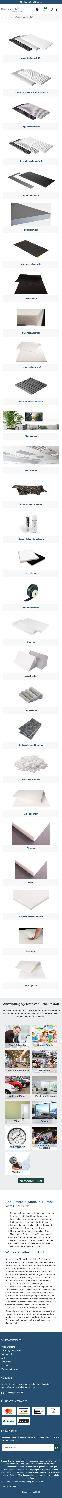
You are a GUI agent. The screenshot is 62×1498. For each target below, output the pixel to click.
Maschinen (44, 1070)
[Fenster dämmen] (44, 1112)
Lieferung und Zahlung (11, 1350)
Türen (17, 1121)
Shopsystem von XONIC (31, 1492)
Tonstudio (17, 1172)
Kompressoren (17, 1146)
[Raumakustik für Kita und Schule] (44, 1036)
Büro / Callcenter (17, 1045)
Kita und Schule (45, 1045)
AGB (3, 1358)
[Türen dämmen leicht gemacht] (17, 1112)
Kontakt (5, 1365)
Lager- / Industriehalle (17, 1070)
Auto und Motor (17, 1096)
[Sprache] (37, 9)
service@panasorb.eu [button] (15, 1392)
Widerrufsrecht (8, 1347)
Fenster (45, 1121)
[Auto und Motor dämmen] (17, 1087)
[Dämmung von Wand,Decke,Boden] (44, 1087)
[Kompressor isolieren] (17, 1138)
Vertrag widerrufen (9, 1369)
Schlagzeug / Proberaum (45, 1146)
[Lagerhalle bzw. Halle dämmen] (17, 1061)
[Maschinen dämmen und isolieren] (44, 1061)
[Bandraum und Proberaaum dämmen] (44, 1138)
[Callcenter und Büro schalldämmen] (17, 1036)
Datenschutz (7, 1354)
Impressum (6, 1362)
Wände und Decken (45, 1096)
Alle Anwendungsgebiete (31, 1181)
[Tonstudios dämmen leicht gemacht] (17, 1163)
